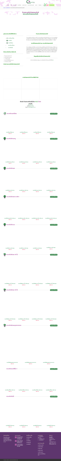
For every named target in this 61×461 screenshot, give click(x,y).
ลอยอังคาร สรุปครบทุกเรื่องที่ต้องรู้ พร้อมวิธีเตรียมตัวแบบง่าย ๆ (20, 441)
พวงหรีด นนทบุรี (40, 450)
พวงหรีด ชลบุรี (40, 448)
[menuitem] (8, 5)
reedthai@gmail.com (32, 107)
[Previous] (5, 71)
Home (4, 7)
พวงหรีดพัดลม (10, 42)
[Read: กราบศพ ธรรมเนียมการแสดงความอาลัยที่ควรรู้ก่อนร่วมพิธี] (16, 444)
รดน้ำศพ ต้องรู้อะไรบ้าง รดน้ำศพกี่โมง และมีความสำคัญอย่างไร (20, 438)
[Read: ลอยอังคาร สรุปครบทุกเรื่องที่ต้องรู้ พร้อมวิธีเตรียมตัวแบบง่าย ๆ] (16, 441)
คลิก (52, 60)
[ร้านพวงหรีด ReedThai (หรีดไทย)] (30, 2)
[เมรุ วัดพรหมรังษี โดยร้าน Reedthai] (49, 94)
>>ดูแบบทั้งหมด (53, 113)
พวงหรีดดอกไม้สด (11, 38)
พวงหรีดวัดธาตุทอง (41, 438)
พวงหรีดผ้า (10, 40)
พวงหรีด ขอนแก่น (40, 452)
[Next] (21, 71)
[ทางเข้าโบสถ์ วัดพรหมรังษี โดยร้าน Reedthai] (12, 84)
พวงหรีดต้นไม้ (10, 47)
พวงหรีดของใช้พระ (11, 45)
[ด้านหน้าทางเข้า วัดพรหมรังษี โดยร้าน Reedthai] (49, 84)
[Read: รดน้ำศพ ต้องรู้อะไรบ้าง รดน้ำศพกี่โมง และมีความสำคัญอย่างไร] (16, 437)
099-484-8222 (30, 104)
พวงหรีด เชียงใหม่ (40, 446)
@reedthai (32, 105)
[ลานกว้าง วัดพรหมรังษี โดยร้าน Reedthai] (12, 94)
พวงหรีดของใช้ (28, 442)
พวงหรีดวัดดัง (8, 7)
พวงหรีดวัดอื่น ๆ (41, 440)
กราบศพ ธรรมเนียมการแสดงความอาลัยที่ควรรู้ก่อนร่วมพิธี (20, 445)
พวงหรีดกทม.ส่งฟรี (40, 445)
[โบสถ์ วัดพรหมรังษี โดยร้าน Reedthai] (30, 84)
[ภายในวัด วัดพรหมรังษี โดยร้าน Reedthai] (30, 94)
